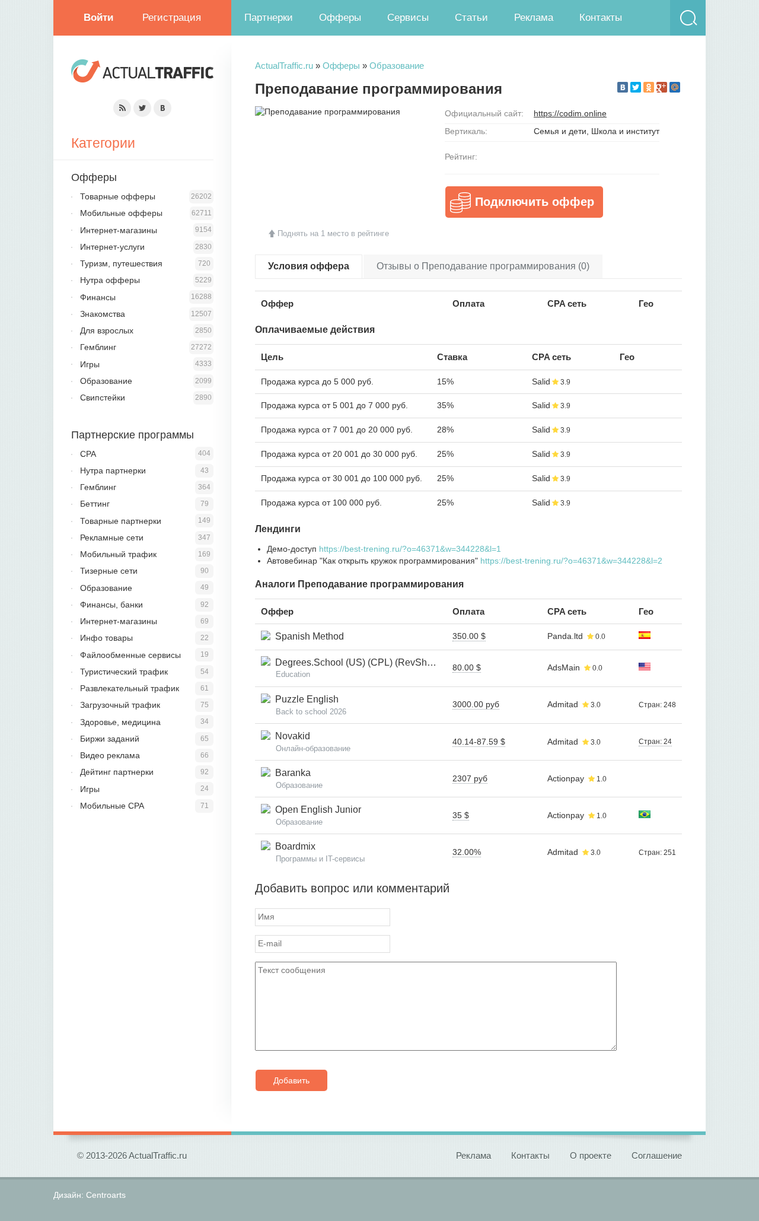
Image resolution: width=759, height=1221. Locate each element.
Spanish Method (307, 636)
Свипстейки (102, 397)
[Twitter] (635, 87)
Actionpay (565, 778)
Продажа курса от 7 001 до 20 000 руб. (337, 429)
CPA (88, 454)
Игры (90, 364)
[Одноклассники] (648, 87)
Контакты (600, 17)
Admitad (562, 704)
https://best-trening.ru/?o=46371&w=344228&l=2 (571, 560)
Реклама (533, 17)
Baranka (290, 773)
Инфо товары (106, 638)
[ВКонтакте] (622, 87)
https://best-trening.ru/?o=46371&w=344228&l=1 (410, 549)
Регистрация (171, 17)
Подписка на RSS (122, 108)
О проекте (590, 1155)
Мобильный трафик (118, 554)
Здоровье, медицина (120, 722)
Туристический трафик (124, 671)
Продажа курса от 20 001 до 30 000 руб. (339, 454)
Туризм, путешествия (121, 263)
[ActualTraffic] (142, 72)
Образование (396, 66)
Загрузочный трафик (120, 705)
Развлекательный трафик (129, 688)
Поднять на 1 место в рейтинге (333, 233)
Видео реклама (110, 755)
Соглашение (657, 1155)
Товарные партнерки (120, 521)
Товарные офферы (117, 196)
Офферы (340, 17)
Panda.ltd (565, 636)
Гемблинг (98, 347)
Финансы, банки (111, 604)
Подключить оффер (534, 201)
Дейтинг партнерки (117, 772)
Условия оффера (308, 266)
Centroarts (106, 1195)
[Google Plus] (661, 87)
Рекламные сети (111, 537)
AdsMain (563, 667)
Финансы (98, 297)
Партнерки (268, 17)
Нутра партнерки (113, 470)
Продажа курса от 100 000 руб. (321, 502)
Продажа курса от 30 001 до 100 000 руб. (341, 478)
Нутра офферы (110, 280)
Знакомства (102, 314)
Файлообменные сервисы (130, 655)
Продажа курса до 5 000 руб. (317, 381)
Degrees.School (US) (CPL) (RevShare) (357, 662)
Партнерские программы (132, 435)
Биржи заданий (109, 738)
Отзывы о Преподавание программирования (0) (483, 266)
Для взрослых (106, 330)
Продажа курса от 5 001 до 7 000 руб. (334, 405)
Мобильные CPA (112, 805)
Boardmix (292, 846)
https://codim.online (570, 113)
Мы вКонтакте (162, 108)
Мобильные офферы (121, 213)
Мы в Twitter (142, 108)
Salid (541, 381)
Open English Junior (315, 810)
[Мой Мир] (674, 87)
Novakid (290, 736)
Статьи (471, 17)
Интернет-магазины (118, 230)
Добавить (291, 1080)
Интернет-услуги (112, 247)
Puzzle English (304, 699)
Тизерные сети (109, 570)
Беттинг (95, 503)
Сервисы (408, 17)
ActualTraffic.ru (284, 66)
